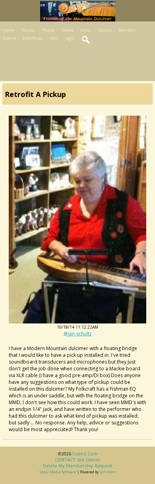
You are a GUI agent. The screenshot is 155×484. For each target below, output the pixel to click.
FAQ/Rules (33, 38)
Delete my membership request (77, 466)
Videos (67, 30)
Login (69, 38)
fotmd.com (84, 454)
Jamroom (108, 471)
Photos (48, 30)
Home (9, 30)
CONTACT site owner (78, 460)
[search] (86, 40)
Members (127, 30)
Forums (28, 30)
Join (53, 38)
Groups (105, 30)
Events (10, 38)
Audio (85, 30)
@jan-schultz (78, 333)
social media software (58, 471)
